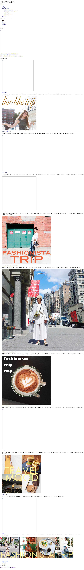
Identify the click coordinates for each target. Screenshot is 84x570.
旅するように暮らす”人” (6, 131)
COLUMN (4, 16)
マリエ (3, 450)
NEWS (3, 7)
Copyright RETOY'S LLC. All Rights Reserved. (7, 567)
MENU (1, 4)
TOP (3, 6)
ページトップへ (3, 565)
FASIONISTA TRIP (5, 8)
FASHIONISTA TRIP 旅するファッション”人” (10, 265)
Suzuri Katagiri (4, 172)
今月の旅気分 (4, 494)
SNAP (3, 15)
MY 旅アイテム (7, 14)
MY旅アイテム (4, 211)
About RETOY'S (5, 561)
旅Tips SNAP (4, 92)
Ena (3, 533)
